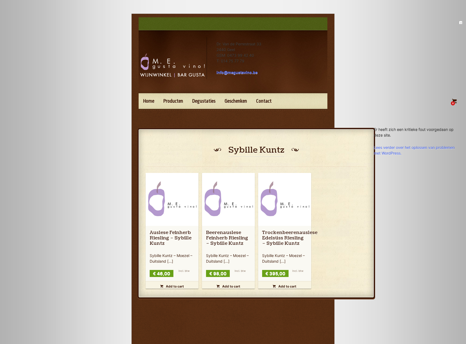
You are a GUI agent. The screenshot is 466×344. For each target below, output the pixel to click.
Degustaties (203, 101)
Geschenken (236, 101)
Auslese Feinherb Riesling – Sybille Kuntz (170, 237)
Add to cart (172, 286)
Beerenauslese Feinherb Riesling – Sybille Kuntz (227, 237)
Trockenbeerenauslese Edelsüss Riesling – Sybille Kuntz (289, 237)
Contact (264, 101)
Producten (173, 101)
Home (148, 101)
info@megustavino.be (237, 72)
